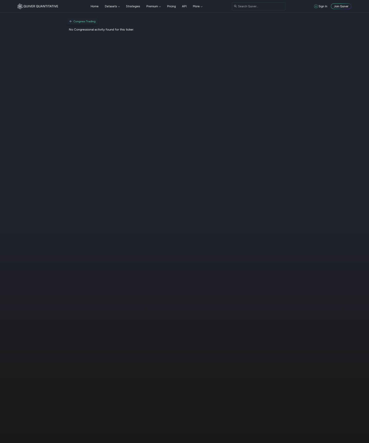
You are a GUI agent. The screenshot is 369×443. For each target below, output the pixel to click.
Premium (152, 6)
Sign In (323, 6)
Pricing (171, 6)
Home (95, 6)
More (196, 6)
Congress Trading (84, 21)
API (184, 6)
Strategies (133, 6)
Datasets (111, 6)
